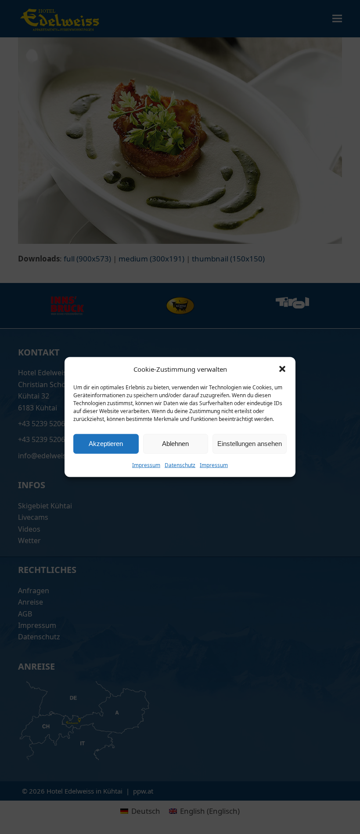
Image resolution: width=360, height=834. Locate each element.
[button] (282, 369)
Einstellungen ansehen (249, 443)
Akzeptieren (106, 443)
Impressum (146, 464)
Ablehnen (175, 443)
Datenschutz (180, 464)
